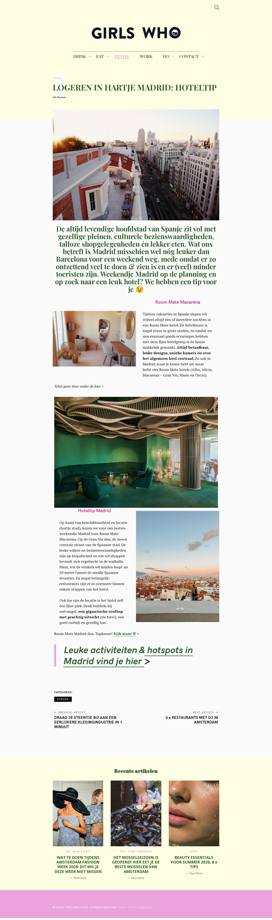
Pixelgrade (145, 907)
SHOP (194, 851)
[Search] (216, 7)
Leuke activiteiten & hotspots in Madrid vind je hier (128, 655)
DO (166, 56)
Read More (79, 878)
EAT (100, 56)
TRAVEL (122, 56)
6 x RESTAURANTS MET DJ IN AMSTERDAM (192, 719)
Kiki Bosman (59, 97)
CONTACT (189, 56)
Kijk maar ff (125, 633)
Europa (63, 699)
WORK (146, 56)
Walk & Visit (81, 851)
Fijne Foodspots (140, 851)
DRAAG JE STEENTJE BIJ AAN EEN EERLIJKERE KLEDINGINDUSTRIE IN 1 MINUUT (88, 722)
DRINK (79, 56)
